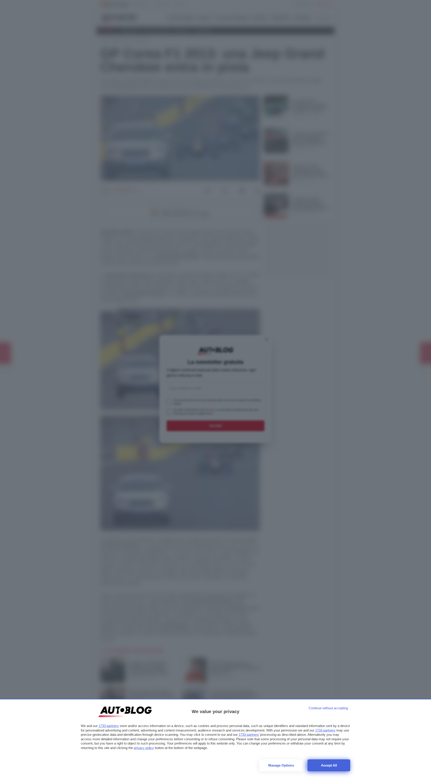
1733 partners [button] (109, 726)
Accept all (329, 765)
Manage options (281, 765)
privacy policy (144, 748)
